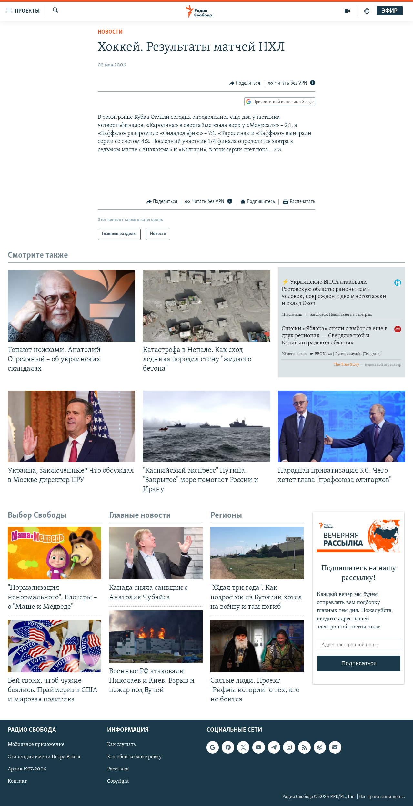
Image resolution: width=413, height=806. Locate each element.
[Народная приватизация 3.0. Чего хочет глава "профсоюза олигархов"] (341, 426)
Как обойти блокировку (134, 757)
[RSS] (304, 747)
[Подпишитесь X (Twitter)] (243, 747)
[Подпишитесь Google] (212, 747)
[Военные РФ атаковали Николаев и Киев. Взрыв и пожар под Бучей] (156, 636)
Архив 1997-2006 (27, 769)
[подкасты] (367, 11)
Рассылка (118, 769)
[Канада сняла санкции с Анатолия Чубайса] (156, 553)
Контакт (17, 781)
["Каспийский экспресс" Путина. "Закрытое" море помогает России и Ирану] (206, 426)
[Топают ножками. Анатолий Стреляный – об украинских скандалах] (71, 306)
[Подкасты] (320, 747)
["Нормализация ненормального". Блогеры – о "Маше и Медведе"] (54, 553)
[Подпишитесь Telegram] (274, 747)
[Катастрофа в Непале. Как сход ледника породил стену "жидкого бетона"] (206, 306)
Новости (110, 32)
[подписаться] (335, 747)
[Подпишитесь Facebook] (228, 747)
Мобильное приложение (36, 745)
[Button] (244, 83)
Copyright (118, 781)
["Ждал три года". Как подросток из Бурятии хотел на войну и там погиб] (257, 553)
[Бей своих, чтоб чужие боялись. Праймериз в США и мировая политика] (54, 646)
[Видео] (347, 11)
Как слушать (121, 745)
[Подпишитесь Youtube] (258, 747)
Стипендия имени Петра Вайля (44, 757)
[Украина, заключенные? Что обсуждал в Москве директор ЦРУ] (71, 426)
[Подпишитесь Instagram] (289, 747)
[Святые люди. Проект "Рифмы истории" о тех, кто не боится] (257, 646)
